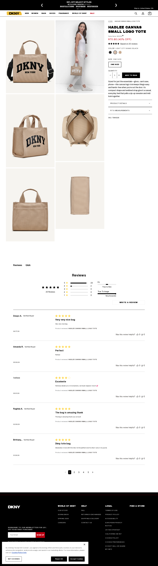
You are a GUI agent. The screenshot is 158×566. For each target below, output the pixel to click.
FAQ (83, 510)
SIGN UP (40, 535)
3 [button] (78, 472)
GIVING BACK (63, 514)
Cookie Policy (112, 538)
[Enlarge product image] (30, 56)
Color (111, 48)
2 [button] (74, 472)
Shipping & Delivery (90, 518)
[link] (78, 295)
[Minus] (110, 75)
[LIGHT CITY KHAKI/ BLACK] (115, 52)
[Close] (84, 544)
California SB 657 (113, 534)
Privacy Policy (112, 514)
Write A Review (128, 302)
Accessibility (111, 518)
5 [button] (88, 472)
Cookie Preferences (115, 542)
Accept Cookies (76, 559)
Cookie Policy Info (19, 553)
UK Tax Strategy (112, 530)
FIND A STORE (137, 506)
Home (110, 21)
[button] (149, 13)
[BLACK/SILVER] (110, 52)
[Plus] (119, 75)
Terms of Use (111, 510)
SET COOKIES (14, 559)
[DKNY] (14, 13)
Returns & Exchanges (91, 514)
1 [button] (69, 472)
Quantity (112, 71)
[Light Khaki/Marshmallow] (120, 52)
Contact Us (86, 522)
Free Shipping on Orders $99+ (80, 4)
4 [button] (83, 472)
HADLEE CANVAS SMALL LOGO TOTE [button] (82, 328)
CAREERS (62, 522)
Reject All (59, 559)
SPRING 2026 (63, 518)
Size (110, 59)
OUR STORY (63, 510)
